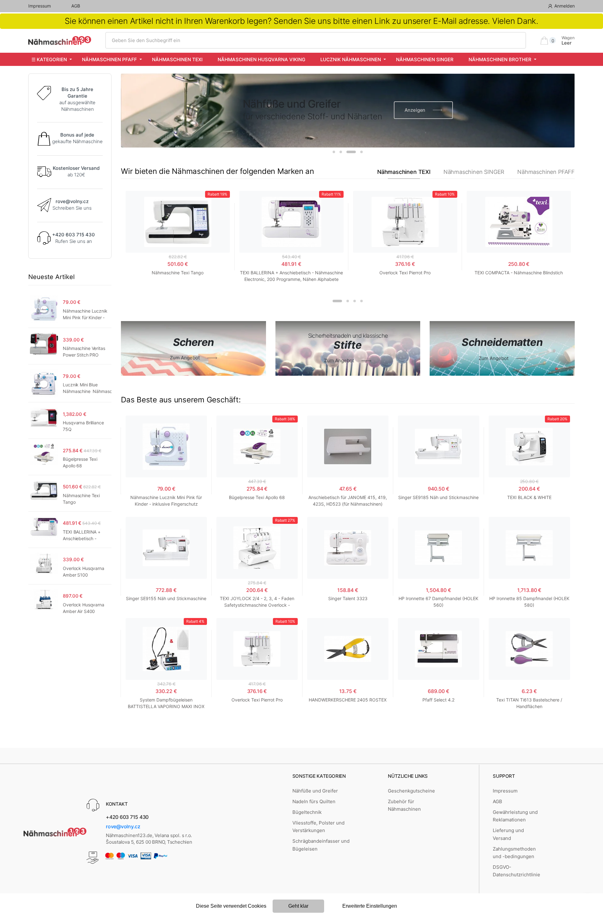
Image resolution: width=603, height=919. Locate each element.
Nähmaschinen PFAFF (109, 59)
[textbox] (315, 40)
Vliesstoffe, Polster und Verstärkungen (318, 826)
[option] (348, 110)
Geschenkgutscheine (411, 791)
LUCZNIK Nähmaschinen (350, 59)
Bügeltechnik (307, 812)
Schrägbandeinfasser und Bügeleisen (321, 845)
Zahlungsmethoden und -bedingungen (514, 852)
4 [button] (361, 152)
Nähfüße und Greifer (315, 791)
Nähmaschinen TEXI (177, 59)
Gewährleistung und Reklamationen (515, 816)
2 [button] (341, 152)
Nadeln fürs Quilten (313, 801)
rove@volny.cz (123, 826)
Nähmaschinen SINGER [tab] (474, 172)
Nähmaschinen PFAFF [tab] (546, 172)
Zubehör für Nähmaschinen (404, 805)
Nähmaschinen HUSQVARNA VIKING (261, 59)
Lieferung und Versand (508, 834)
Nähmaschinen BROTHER (500, 59)
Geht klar (298, 906)
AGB (75, 5)
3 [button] (351, 152)
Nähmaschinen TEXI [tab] (404, 172)
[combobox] (315, 40)
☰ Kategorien (49, 59)
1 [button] (334, 152)
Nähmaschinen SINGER (425, 59)
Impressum (39, 5)
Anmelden (564, 5)
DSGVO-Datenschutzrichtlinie (516, 871)
